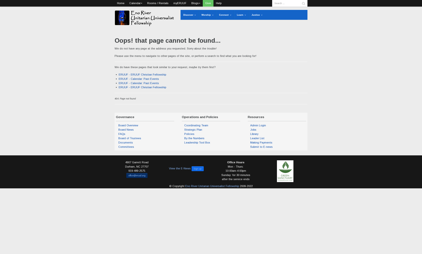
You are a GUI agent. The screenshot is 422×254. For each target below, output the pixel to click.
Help (219, 3)
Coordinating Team (196, 125)
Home (120, 3)
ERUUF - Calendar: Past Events (139, 78)
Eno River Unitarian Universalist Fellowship (212, 186)
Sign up (198, 168)
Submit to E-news (261, 146)
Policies (189, 134)
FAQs (121, 134)
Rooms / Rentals (157, 3)
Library (254, 134)
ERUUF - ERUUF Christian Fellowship (142, 74)
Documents (125, 142)
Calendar (135, 3)
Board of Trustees (129, 138)
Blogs (195, 3)
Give (208, 3)
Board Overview (128, 125)
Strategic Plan (193, 129)
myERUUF (179, 3)
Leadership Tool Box (197, 142)
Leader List (257, 138)
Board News (126, 129)
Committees (126, 146)
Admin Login (258, 125)
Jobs (253, 129)
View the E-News (180, 168)
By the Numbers (194, 138)
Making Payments (261, 142)
